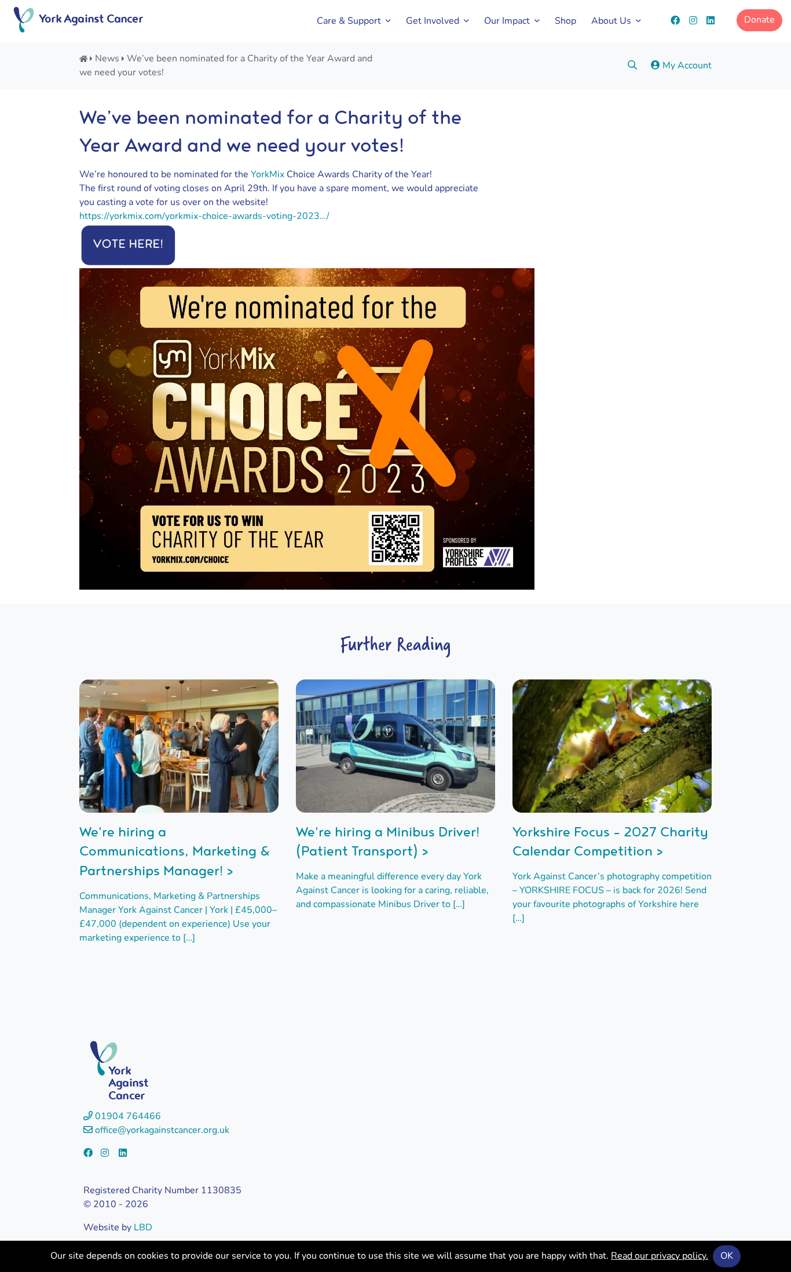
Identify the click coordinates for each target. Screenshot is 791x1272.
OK (726, 1256)
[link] (267, 175)
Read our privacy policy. (659, 1256)
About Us (611, 21)
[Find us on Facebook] (675, 21)
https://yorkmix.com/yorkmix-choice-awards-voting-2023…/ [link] (204, 216)
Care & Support (349, 21)
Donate (759, 20)
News (107, 59)
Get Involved (432, 21)
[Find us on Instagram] (693, 21)
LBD (143, 1228)
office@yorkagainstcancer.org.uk (161, 1130)
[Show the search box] (632, 66)
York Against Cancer (90, 18)
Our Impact (507, 21)
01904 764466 (127, 1116)
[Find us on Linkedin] (710, 21)
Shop (565, 21)
